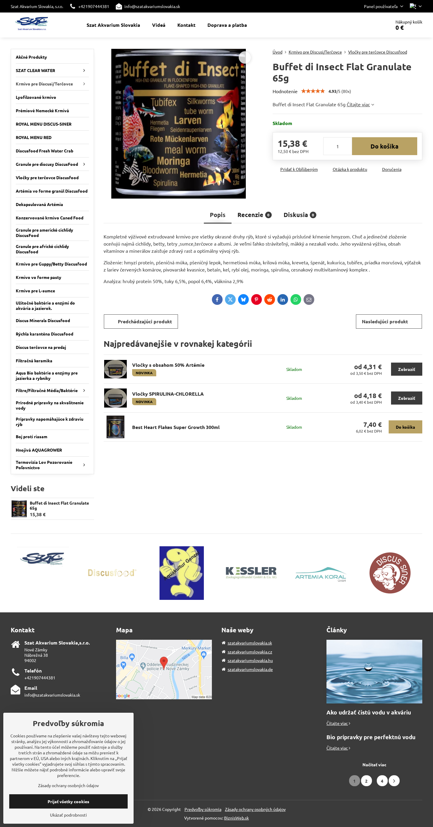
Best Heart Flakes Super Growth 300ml (176, 427)
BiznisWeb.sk (236, 817)
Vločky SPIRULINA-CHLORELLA (168, 394)
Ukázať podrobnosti (68, 814)
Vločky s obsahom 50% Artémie (168, 365)
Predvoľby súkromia (203, 809)
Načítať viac (374, 764)
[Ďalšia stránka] (394, 780)
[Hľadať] (370, 25)
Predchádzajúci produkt (145, 321)
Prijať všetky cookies (68, 801)
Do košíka (384, 146)
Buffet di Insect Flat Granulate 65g (59, 505)
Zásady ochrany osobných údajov (255, 809)
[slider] (313, 91)
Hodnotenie (285, 91)
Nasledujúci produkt (385, 321)
